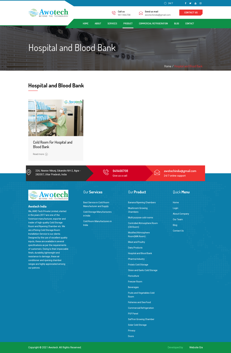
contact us (191, 12)
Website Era (196, 347)
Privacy (131, 330)
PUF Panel (133, 313)
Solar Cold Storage (137, 325)
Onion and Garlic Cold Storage (142, 270)
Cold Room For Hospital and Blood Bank (52, 144)
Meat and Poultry (136, 242)
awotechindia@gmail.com (158, 15)
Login (175, 208)
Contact (189, 23)
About (98, 23)
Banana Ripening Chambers (142, 202)
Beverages (133, 287)
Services (112, 23)
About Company (181, 214)
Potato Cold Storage (138, 264)
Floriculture (133, 276)
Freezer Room (135, 281)
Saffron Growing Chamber (141, 319)
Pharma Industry (136, 259)
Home (85, 23)
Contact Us (178, 230)
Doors (131, 336)
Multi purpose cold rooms (140, 217)
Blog (176, 23)
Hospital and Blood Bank (188, 66)
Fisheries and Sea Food (139, 302)
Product (128, 23)
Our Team (178, 219)
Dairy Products (135, 247)
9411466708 (124, 15)
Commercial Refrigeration (153, 23)
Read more (38, 154)
